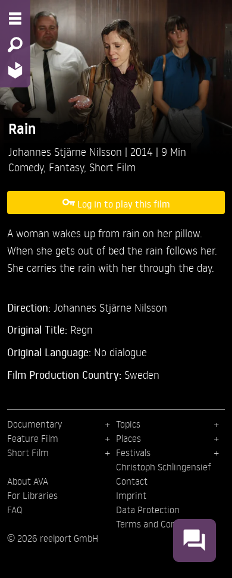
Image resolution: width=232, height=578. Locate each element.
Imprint (131, 495)
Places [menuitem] (128, 438)
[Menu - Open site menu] (15, 18)
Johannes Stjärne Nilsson (66, 151)
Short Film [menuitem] (28, 452)
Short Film (112, 167)
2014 (143, 151)
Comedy (25, 167)
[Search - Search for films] (15, 45)
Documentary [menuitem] (34, 424)
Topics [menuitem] (128, 424)
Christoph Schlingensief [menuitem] (163, 467)
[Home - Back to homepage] (15, 70)
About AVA (27, 481)
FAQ (14, 510)
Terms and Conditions (159, 524)
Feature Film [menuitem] (32, 438)
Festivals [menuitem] (133, 452)
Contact (132, 481)
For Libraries (32, 495)
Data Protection (148, 510)
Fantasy (66, 167)
